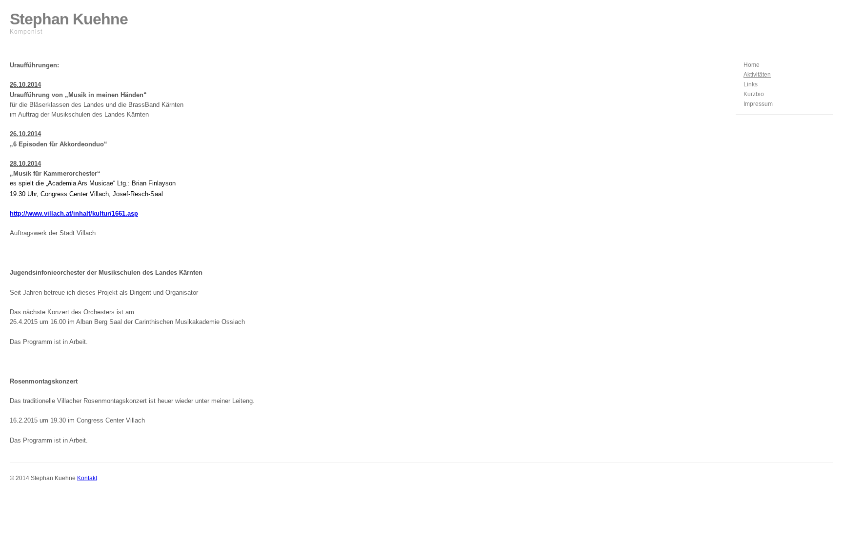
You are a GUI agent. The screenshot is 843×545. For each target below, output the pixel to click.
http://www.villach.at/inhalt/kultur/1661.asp (74, 213)
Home (751, 64)
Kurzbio (753, 94)
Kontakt (87, 478)
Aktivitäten (757, 74)
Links (750, 84)
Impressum (758, 104)
